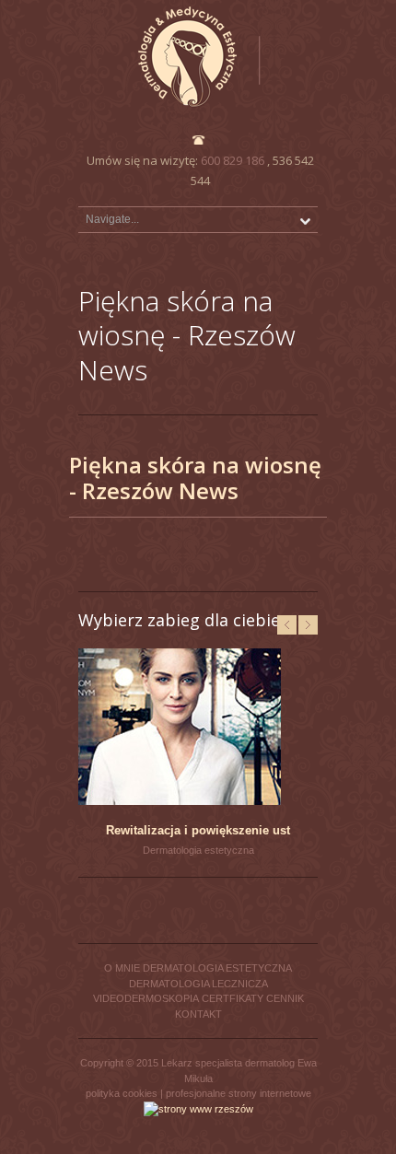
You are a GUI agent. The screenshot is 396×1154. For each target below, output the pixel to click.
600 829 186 (232, 160)
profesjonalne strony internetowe (238, 1093)
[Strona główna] (198, 56)
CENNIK (285, 998)
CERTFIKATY (232, 998)
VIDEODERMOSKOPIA (146, 998)
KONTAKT (198, 1014)
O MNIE (122, 967)
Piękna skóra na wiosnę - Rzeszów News (195, 477)
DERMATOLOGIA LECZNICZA (198, 983)
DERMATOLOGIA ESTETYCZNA (217, 967)
